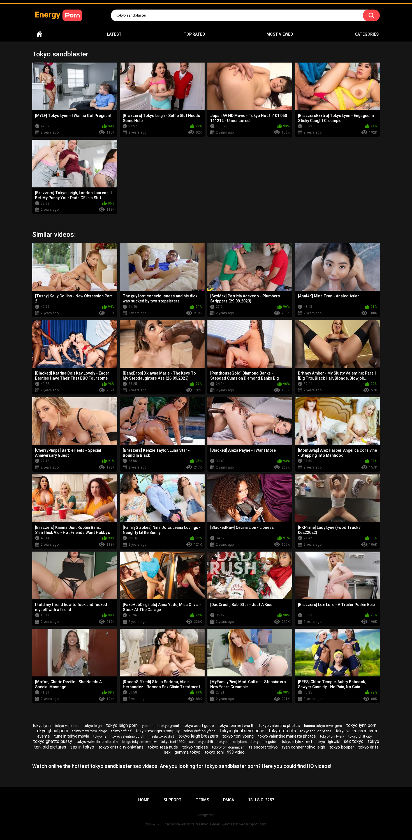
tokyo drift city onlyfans (120, 747)
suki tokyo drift (201, 742)
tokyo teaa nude (163, 747)
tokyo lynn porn (361, 725)
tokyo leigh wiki (328, 742)
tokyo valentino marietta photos (287, 736)
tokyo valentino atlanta (97, 741)
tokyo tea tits (282, 730)
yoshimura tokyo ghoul (160, 726)
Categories (367, 34)
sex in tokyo (82, 747)
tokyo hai (100, 736)
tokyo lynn (42, 725)
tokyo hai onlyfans (232, 742)
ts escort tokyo (263, 747)
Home (39, 34)
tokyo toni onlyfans (315, 731)
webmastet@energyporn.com (244, 824)
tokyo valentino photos (279, 725)
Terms (202, 800)
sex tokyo (354, 741)
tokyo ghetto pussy (52, 741)
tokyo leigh (93, 726)
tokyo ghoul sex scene (242, 730)
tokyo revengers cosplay (158, 731)
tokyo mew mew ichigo (89, 731)
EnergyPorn (171, 824)
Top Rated (194, 34)
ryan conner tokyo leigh (303, 747)
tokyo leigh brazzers (198, 736)
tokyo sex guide (264, 742)
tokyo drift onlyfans (200, 731)
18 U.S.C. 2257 (261, 800)
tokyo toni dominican (228, 747)
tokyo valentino (67, 726)
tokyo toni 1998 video (225, 752)
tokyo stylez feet (296, 741)
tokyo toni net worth (236, 725)
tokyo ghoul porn (51, 730)
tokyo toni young (238, 736)
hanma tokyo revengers (323, 726)
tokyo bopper (341, 747)
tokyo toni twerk (332, 736)
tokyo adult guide (198, 725)
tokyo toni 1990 (173, 742)
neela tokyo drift (162, 736)
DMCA (228, 800)
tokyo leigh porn (122, 725)
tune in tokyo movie (71, 736)
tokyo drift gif (121, 731)
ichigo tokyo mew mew (139, 742)
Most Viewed (280, 34)
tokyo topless (195, 747)
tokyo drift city (360, 736)
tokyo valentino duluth (128, 736)
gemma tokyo (187, 752)
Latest (114, 34)
